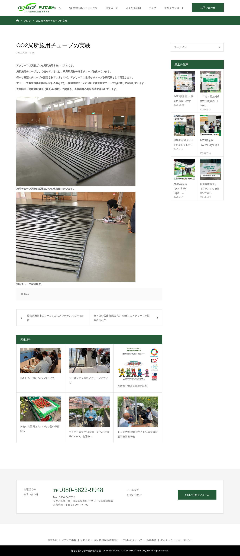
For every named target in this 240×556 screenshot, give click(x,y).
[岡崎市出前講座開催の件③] (138, 364)
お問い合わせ (207, 7)
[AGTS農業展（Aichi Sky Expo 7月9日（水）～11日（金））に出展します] (184, 169)
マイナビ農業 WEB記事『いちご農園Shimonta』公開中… (89, 434)
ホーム (57, 7)
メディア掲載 (68, 540)
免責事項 (151, 540)
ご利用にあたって (132, 540)
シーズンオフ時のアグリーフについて (88, 380)
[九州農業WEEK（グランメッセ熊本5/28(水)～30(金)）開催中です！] (210, 169)
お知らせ (85, 540)
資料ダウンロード (174, 7)
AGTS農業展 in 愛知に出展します (183, 98)
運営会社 (52, 540)
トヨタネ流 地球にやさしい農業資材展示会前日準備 (138, 434)
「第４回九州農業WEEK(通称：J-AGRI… (209, 101)
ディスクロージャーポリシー (176, 540)
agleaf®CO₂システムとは (83, 7)
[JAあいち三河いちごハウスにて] (40, 360)
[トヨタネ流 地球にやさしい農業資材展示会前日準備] (138, 412)
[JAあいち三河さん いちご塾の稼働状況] (40, 409)
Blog (32, 52)
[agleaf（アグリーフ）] (36, 8)
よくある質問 (133, 7)
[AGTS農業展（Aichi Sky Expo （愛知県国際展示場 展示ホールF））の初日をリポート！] (210, 125)
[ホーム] (17, 20)
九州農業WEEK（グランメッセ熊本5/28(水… (209, 188)
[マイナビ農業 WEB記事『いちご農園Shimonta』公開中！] (89, 412)
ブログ (152, 7)
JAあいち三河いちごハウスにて (37, 377)
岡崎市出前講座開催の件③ (132, 386)
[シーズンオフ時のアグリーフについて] (89, 360)
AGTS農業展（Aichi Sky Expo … (209, 145)
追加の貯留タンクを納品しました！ (183, 142)
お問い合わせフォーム (197, 494)
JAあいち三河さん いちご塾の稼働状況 (40, 429)
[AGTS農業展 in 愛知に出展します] (184, 81)
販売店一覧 (112, 7)
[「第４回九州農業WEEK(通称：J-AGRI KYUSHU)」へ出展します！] (210, 81)
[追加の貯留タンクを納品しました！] (184, 125)
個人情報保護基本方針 (106, 540)
